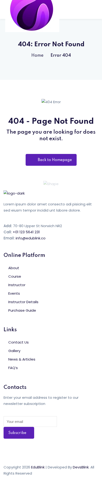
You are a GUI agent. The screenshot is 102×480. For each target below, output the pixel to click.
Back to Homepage (55, 160)
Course (14, 276)
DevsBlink (81, 467)
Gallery (14, 350)
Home (37, 55)
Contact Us (18, 342)
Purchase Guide (22, 310)
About (13, 267)
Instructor (16, 284)
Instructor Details (23, 301)
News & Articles (21, 359)
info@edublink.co (31, 238)
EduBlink (38, 467)
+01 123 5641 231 (26, 231)
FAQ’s (13, 367)
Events (14, 293)
